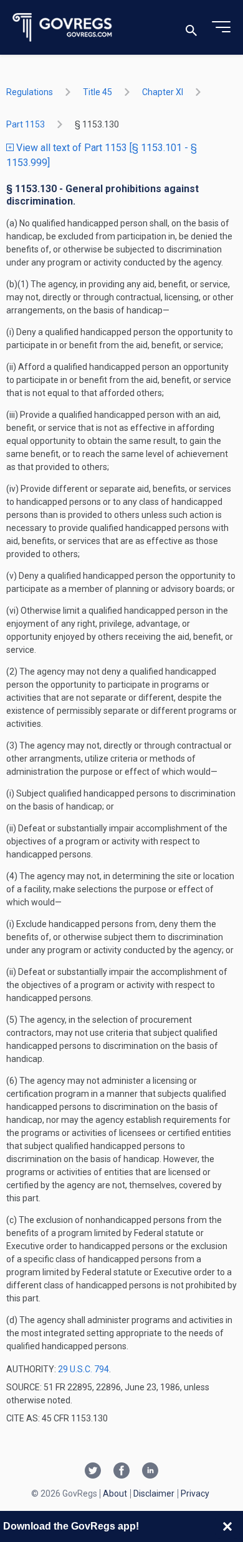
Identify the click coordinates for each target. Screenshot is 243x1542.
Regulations (29, 92)
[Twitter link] (93, 1471)
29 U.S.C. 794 (83, 1369)
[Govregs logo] (62, 27)
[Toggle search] (191, 27)
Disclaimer (153, 1493)
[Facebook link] (121, 1471)
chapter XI (162, 92)
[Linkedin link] (150, 1471)
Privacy (195, 1493)
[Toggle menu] (221, 27)
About (115, 1493)
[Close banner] (227, 1526)
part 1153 (25, 124)
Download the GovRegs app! (71, 1526)
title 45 (97, 92)
